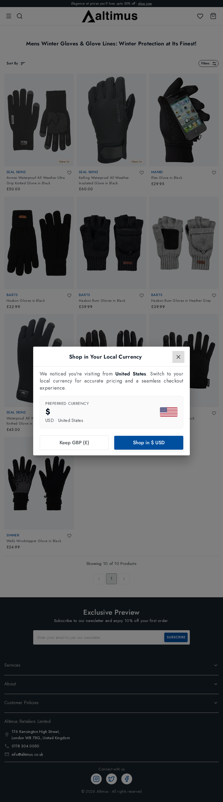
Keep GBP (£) (74, 442)
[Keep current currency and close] (178, 357)
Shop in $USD (149, 442)
